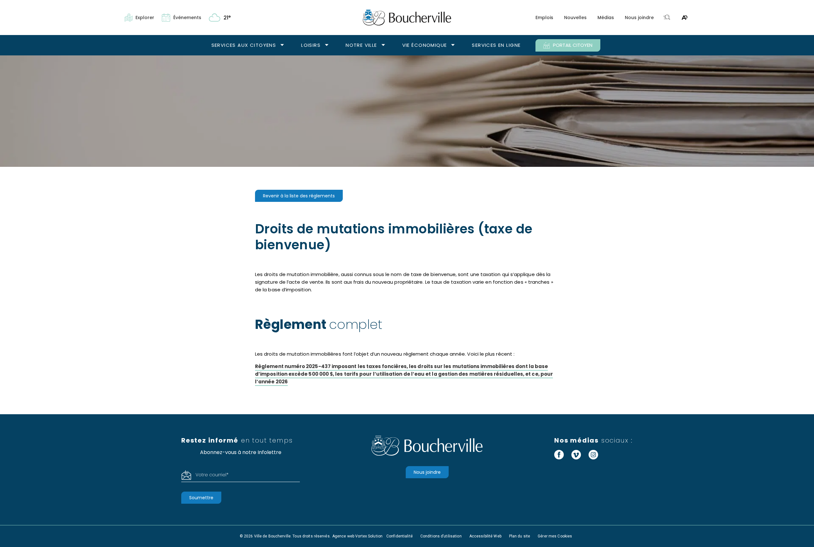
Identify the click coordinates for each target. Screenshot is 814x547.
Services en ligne (496, 45)
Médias (605, 17)
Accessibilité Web (485, 536)
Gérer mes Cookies (555, 536)
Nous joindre (639, 17)
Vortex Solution (369, 536)
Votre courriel (212, 475)
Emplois (544, 17)
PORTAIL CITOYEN (572, 45)
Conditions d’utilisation (441, 536)
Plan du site (519, 536)
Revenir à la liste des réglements (299, 196)
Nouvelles (575, 17)
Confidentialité (399, 536)
